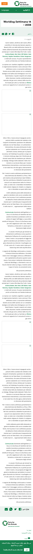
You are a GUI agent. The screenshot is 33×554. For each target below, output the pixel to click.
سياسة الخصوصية (26, 533)
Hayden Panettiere (14, 56)
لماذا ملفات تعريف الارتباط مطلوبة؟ (13, 550)
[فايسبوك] (13, 34)
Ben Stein (18, 54)
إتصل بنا (29, 530)
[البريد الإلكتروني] (3, 34)
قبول (26, 549)
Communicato (9, 212)
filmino (29, 83)
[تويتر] (9, 34)
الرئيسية (4, 3)
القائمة (25, 10)
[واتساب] (6, 34)
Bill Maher (24, 54)
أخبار (29, 34)
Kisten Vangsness (25, 56)
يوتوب (26, 538)
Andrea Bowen (9, 54)
